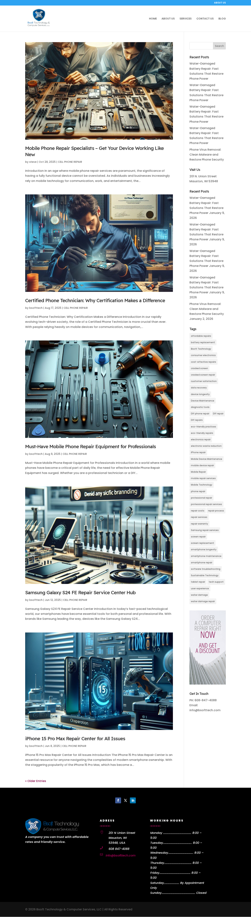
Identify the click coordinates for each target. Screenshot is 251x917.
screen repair (198, 536)
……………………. (171, 883)
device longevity (200, 394)
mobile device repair (202, 465)
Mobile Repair (198, 471)
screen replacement (202, 543)
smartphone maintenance (206, 556)
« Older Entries (35, 781)
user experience (200, 588)
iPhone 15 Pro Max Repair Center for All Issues (75, 738)
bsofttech (36, 308)
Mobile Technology (201, 484)
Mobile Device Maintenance (206, 459)
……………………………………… (178, 863)
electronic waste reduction (206, 445)
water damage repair (203, 601)
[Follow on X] (125, 800)
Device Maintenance (202, 400)
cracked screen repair (203, 374)
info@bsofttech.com (121, 855)
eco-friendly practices (203, 426)
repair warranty (199, 523)
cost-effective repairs (203, 361)
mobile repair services (203, 478)
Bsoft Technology (201, 348)
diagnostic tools (200, 407)
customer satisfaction (204, 381)
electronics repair (201, 439)
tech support (216, 581)
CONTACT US (205, 18)
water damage (199, 594)
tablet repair (198, 581)
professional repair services (206, 504)
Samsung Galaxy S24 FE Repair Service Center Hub (80, 592)
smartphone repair (201, 562)
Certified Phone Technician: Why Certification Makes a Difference (95, 300)
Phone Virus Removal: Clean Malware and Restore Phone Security (206, 154)
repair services (199, 517)
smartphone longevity (203, 549)
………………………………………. (177, 833)
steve (33, 162)
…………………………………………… (175, 873)
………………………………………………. (178, 893)
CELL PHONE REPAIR (70, 162)
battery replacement (203, 342)
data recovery (199, 387)
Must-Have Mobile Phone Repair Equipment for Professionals (90, 446)
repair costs (197, 510)
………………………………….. (180, 853)
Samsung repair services (205, 530)
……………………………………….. (177, 843)
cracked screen (199, 368)
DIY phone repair (200, 413)
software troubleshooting (205, 569)
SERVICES (186, 18)
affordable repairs (201, 335)
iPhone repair (198, 452)
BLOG (222, 18)
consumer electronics (203, 355)
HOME (153, 18)
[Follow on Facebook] (118, 800)
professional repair (201, 497)
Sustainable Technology (204, 575)
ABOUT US (220, 3)
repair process (216, 510)
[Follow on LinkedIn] (133, 800)
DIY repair (218, 413)
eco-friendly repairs (202, 433)
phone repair (198, 491)
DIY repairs (197, 420)
